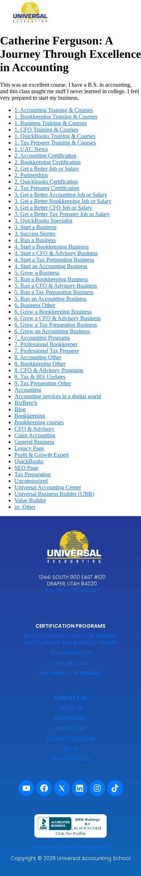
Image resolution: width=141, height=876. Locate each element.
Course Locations (70, 738)
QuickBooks (28, 461)
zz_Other (24, 507)
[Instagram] (97, 788)
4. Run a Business (35, 240)
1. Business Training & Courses (50, 123)
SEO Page (26, 468)
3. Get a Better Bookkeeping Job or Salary (62, 201)
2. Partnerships (31, 175)
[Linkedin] (79, 788)
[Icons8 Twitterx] (62, 788)
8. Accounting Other (37, 357)
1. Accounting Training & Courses (53, 110)
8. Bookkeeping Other (39, 364)
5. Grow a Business (36, 273)
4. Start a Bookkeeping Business (51, 247)
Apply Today (70, 728)
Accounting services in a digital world (57, 396)
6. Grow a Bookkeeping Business (52, 312)
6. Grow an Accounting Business (52, 331)
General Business (34, 442)
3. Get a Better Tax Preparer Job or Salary (62, 214)
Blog (20, 409)
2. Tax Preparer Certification (46, 188)
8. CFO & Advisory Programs (48, 370)
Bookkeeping (29, 416)
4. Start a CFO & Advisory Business (56, 253)
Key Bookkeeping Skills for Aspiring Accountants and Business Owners (71, 639)
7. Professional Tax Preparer (46, 351)
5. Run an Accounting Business (50, 299)
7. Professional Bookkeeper (45, 344)
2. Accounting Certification (45, 156)
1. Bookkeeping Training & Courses (55, 116)
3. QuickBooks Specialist (43, 221)
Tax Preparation (32, 474)
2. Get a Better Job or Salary (46, 169)
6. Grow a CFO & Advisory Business (57, 318)
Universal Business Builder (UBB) (54, 494)
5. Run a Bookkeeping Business (51, 279)
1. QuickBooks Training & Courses (54, 136)
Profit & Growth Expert (41, 455)
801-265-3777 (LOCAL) (72, 590)
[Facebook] (44, 788)
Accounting (27, 390)
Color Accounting (34, 435)
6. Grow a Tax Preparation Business (55, 325)
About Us (71, 708)
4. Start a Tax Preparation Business (54, 260)
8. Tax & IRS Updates (39, 377)
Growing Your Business (70, 673)
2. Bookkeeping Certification (47, 162)
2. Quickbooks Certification (46, 182)
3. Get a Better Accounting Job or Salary (60, 195)
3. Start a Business (35, 227)
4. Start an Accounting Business (50, 266)
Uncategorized (31, 481)
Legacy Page (29, 448)
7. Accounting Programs (42, 338)
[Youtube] (26, 788)
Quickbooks (70, 663)
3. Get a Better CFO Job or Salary (53, 208)
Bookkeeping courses (39, 422)
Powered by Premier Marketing (70, 847)
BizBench (25, 403)
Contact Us (70, 697)
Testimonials (70, 718)
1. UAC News (31, 149)
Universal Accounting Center (47, 487)
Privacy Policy (70, 759)
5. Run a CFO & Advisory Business (55, 286)
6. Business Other (34, 305)
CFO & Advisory (34, 429)
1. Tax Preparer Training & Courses (55, 142)
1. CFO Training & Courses (46, 129)
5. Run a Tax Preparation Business (53, 292)
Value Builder (30, 500)
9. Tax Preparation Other (42, 383)
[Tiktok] (115, 788)
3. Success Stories (34, 234)
